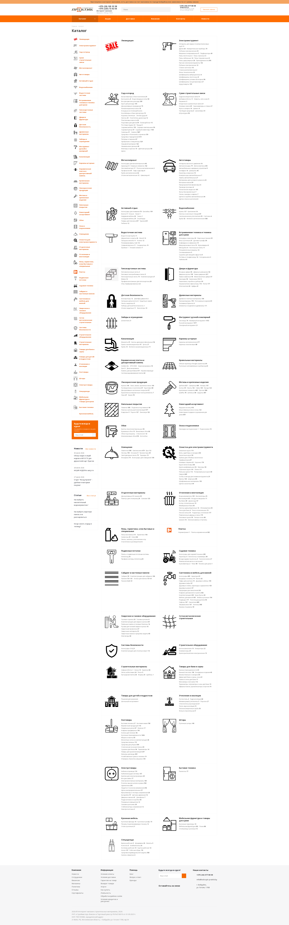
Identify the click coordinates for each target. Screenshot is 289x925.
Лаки (124, 395)
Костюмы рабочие (128, 848)
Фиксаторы (142, 308)
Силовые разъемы (129, 804)
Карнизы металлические (189, 342)
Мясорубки (183, 248)
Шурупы (201, 393)
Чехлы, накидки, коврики (188, 194)
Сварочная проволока (130, 629)
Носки (124, 850)
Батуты (124, 214)
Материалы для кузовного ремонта (192, 180)
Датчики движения (140, 795)
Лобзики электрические (188, 51)
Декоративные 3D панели (131, 496)
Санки (140, 216)
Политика (76, 886)
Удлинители (126, 785)
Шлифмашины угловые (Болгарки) (192, 79)
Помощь (134, 870)
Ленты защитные (128, 303)
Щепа (123, 151)
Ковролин (125, 412)
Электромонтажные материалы (134, 781)
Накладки (183, 279)
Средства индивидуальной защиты (135, 853)
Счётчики (208, 216)
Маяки (124, 279)
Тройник (124, 248)
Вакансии (76, 880)
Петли (206, 284)
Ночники (134, 453)
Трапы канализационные (131, 344)
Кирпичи (146, 670)
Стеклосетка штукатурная (189, 704)
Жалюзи (141, 728)
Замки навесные (186, 277)
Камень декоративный (130, 371)
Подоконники (205, 429)
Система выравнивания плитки (133, 373)
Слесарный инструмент (188, 325)
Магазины (76, 883)
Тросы (146, 344)
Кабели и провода (129, 771)
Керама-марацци (147, 371)
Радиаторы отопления (201, 513)
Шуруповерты (185, 84)
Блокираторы (127, 299)
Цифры (194, 286)
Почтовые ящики (128, 125)
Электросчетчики (128, 809)
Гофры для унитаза (187, 581)
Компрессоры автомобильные (190, 175)
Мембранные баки (187, 506)
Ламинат (125, 407)
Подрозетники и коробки (131, 800)
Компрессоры (185, 651)
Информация (107, 870)
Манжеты (125, 342)
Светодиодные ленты (130, 455)
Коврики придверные (130, 730)
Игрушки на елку (186, 407)
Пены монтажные (128, 535)
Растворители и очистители (132, 388)
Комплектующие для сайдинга (142, 576)
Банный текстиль (186, 672)
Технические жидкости (188, 189)
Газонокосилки (205, 559)
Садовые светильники (146, 127)
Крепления (193, 211)
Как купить (105, 890)
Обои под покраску (128, 434)
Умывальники (185, 605)
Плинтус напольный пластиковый (134, 410)
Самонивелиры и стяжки (202, 106)
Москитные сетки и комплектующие (135, 740)
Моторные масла (186, 182)
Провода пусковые (186, 187)
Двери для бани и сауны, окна (190, 677)
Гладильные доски (128, 728)
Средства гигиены (129, 742)
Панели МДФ (126, 581)
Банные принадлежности (189, 670)
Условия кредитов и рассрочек (109, 900)
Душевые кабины (203, 581)
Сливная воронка (128, 245)
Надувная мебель (128, 216)
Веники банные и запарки (189, 675)
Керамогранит (184, 532)
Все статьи (91, 495)
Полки (202, 826)
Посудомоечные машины (189, 250)
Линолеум (145, 412)
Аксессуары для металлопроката (134, 163)
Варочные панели (204, 238)
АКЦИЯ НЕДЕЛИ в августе (84, 470)
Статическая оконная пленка (132, 747)
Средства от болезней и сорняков (134, 134)
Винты (191, 388)
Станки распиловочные (188, 70)
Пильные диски (186, 472)
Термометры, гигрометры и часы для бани (195, 684)
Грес (123, 368)
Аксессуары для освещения (143, 458)
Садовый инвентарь (145, 130)
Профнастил (126, 171)
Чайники (183, 259)
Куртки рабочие (144, 848)
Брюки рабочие (127, 843)
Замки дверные (201, 274)
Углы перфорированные (131, 284)
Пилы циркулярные (187, 60)
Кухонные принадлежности (132, 735)
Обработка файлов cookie (111, 896)
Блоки (138, 670)
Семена (135, 132)
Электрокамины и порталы (197, 520)
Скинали (145, 498)
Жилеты (149, 843)
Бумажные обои (128, 431)
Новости (75, 874)
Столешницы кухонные (188, 829)
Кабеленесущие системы (131, 774)
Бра (148, 450)
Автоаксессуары (186, 166)
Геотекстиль (184, 699)
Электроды (126, 636)
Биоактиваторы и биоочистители (134, 97)
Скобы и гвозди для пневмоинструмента (194, 477)
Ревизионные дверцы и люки (191, 515)
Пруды (139, 125)
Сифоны (183, 602)
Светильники (139, 450)
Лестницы (183, 321)
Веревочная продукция (131, 726)
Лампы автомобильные (188, 178)
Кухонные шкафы (145, 822)
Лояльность (106, 893)
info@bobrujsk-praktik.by (207, 879)
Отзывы (75, 890)
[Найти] (167, 9)
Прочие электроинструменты (191, 63)
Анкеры (204, 386)
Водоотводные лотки (140, 99)
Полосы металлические (146, 168)
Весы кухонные (185, 240)
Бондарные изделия (203, 672)
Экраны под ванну (186, 607)
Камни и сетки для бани (188, 679)
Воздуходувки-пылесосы (188, 559)
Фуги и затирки (185, 108)
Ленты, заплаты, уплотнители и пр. (133, 539)
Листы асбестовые (128, 672)
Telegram (178, 891)
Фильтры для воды (129, 754)
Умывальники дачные (130, 146)
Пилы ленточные (185, 56)
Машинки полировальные (189, 53)
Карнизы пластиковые (188, 344)
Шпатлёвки (200, 111)
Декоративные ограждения (132, 106)
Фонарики (126, 458)
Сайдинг (125, 576)
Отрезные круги (186, 469)
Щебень (150, 675)
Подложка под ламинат (141, 407)
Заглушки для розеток (129, 301)
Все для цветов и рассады (131, 101)
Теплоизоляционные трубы (190, 708)
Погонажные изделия (203, 301)
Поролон (204, 701)
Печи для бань (185, 510)
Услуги (103, 886)
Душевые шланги (186, 588)
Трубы (182, 219)
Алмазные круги (186, 450)
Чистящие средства (186, 111)
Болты (182, 388)
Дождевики (140, 843)
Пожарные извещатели (130, 802)
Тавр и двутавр (139, 171)
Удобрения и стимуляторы (132, 142)
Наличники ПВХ (195, 279)
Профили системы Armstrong (132, 559)
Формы (141, 675)
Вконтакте (161, 891)
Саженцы (125, 132)
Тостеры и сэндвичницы (188, 257)
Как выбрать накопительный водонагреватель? (81, 502)
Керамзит (183, 101)
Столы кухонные (128, 826)
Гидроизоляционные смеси (189, 97)
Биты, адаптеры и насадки (190, 453)
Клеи (135, 537)
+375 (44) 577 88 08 (187, 6)
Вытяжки (183, 501)
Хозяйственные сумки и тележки (133, 756)
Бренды (133, 880)
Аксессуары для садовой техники (192, 554)
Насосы (124, 118)
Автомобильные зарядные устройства (193, 168)
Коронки (199, 462)
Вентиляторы (201, 496)
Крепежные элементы (188, 390)
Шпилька (192, 393)
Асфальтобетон (127, 670)
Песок (140, 672)
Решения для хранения (129, 699)
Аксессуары (184, 576)
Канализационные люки (131, 108)
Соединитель (142, 245)
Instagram (172, 891)
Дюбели (183, 386)
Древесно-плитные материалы (191, 299)
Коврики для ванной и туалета (191, 593)
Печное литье (185, 513)
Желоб (142, 238)
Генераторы (200, 648)
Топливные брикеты (187, 303)
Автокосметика (200, 166)
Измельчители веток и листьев (190, 561)
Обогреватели (206, 508)
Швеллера (145, 175)
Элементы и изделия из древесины (193, 306)
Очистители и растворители (131, 542)
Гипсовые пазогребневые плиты (133, 274)
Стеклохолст (141, 434)
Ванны (199, 579)
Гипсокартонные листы (130, 277)
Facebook (166, 891)
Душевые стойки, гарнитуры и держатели (195, 586)
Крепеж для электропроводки (133, 776)
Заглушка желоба (128, 240)
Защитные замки (146, 301)
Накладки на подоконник (188, 429)
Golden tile (125, 366)
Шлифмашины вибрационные (190, 75)
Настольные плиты (197, 248)
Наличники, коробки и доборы (191, 281)
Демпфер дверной (141, 299)
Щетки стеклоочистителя (188, 199)
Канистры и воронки (187, 173)
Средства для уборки (130, 745)
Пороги (135, 412)
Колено (140, 240)
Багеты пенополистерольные (132, 429)
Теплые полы (199, 517)
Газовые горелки (128, 619)
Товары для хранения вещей (132, 752)
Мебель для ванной (187, 597)
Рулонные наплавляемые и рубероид (193, 366)
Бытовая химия (143, 723)
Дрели (182, 49)
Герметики (142, 535)
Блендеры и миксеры (187, 238)
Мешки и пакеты (128, 738)
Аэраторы (183, 557)
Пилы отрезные (200, 56)
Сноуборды (141, 219)
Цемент (196, 108)
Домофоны (140, 797)
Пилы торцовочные (202, 58)
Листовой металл (128, 168)
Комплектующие (148, 277)
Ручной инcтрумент (188, 323)
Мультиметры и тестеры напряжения (135, 793)
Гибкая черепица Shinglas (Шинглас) (193, 364)
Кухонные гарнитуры (187, 824)
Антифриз (183, 171)
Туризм (144, 221)
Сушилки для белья (129, 749)
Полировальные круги (203, 472)
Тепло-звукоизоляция (187, 706)
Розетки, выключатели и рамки (133, 783)
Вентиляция (184, 498)
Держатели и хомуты (129, 238)
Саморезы (194, 386)
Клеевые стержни (186, 462)
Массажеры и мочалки (188, 682)
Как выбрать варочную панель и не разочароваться (83, 514)
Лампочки (126, 450)
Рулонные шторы (186, 723)
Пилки (198, 469)
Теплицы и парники (129, 139)
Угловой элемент (136, 248)
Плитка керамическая (200, 532)
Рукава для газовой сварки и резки (134, 626)
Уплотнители (184, 286)
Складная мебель (128, 219)
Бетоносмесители (186, 648)
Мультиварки (203, 245)
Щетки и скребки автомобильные (192, 197)
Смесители (194, 602)
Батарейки (126, 795)
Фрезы (183, 479)
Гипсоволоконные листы (130, 272)
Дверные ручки (186, 274)
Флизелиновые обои (130, 436)
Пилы (194, 564)
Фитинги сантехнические (197, 219)
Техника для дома (205, 564)
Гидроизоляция (196, 699)
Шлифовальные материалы (190, 481)
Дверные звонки (128, 797)
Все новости (90, 449)
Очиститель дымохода (139, 118)
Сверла (183, 474)
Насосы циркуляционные (189, 508)
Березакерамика (145, 366)
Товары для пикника (130, 221)
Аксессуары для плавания (131, 211)
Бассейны (148, 211)
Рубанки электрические (188, 65)
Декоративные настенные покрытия (135, 390)
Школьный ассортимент (130, 701)
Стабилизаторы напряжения (132, 807)
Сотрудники (77, 877)
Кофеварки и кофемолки (189, 243)
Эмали (131, 395)
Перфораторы (206, 53)
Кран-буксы (200, 595)
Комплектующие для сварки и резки (135, 622)
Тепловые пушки (186, 517)
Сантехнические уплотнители (190, 216)
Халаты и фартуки (128, 855)
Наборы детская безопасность (132, 306)
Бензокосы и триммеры (198, 557)
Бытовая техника (128, 723)
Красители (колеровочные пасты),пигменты (137, 393)
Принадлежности (203, 60)
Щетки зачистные (186, 484)
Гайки (199, 388)
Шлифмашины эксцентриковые (191, 82)
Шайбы (182, 393)
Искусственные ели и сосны (190, 410)
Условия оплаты (107, 874)
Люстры (125, 453)
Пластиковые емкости (130, 120)
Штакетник (126, 321)
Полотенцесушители (198, 600)
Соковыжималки (185, 252)
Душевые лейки (185, 583)
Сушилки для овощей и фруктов (191, 255)
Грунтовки (148, 388)
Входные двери (185, 272)
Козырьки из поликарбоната (131, 111)
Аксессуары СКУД (128, 648)
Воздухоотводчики (199, 498)
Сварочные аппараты (130, 631)
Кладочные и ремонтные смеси (191, 104)
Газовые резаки (143, 619)
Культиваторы (184, 564)
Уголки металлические (130, 175)
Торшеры (144, 455)
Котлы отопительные (187, 503)
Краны (182, 211)
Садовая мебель (128, 127)
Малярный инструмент (199, 321)
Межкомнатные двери (203, 277)
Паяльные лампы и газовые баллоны (135, 624)
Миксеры (202, 467)
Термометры (143, 749)
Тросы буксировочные (187, 192)
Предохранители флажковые (190, 185)
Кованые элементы (139, 166)
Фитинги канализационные (140, 347)
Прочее (203, 390)
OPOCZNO (133, 366)
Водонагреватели (187, 496)
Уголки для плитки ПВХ (143, 579)
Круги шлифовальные (188, 467)
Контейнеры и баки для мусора (133, 113)
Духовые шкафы (200, 240)
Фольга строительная (187, 711)
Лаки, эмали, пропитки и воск (142, 386)
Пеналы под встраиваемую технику (135, 824)
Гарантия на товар (109, 880)
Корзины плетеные (128, 116)
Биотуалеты (126, 99)
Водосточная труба (129, 236)
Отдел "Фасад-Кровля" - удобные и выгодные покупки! (83, 482)
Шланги (182, 520)
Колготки (125, 845)
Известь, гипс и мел (201, 99)
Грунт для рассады (129, 104)
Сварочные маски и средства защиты (135, 634)
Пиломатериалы (186, 301)
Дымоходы (193, 501)
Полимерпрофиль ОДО (130, 243)
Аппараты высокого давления (190, 163)
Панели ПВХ (127, 579)
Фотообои (143, 436)
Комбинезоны (136, 845)
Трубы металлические (130, 173)
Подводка (184, 600)
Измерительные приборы (197, 49)
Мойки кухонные (204, 597)
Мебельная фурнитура (188, 826)
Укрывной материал (130, 144)
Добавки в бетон (186, 99)
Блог (131, 874)
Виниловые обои (143, 431)
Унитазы (197, 605)
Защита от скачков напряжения (134, 788)
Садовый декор (127, 130)
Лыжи (137, 214)
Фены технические (187, 72)
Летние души (141, 116)
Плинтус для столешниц (130, 498)
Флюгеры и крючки (129, 149)
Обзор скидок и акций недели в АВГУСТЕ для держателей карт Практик (84, 458)
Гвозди (208, 388)
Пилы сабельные (186, 58)
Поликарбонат (146, 123)
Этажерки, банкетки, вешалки (133, 759)
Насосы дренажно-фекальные (143, 342)
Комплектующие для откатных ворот (135, 651)
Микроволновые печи (188, 245)
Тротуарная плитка (129, 675)
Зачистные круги (186, 455)
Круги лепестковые (187, 465)
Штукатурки (184, 113)
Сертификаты (77, 893)
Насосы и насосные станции (190, 214)
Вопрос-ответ (135, 877)
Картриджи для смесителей (189, 590)
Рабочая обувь (136, 850)
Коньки (131, 214)
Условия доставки (108, 877)
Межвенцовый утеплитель (189, 701)
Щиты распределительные (132, 790)
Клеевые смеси (185, 106)
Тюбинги (125, 223)
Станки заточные (186, 68)
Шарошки (192, 479)
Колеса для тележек (129, 733)
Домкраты (193, 171)
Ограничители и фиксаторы (190, 284)
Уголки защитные (128, 308)
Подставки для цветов (130, 123)
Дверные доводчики (201, 272)
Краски (125, 386)
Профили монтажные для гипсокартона (136, 281)
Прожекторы (145, 453)
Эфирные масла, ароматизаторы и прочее (195, 687)
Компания (76, 870)
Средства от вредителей (131, 137)
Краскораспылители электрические (193, 653)
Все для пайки (127, 778)
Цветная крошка (145, 149)
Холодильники (205, 257)
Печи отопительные (200, 510)
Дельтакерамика (133, 368)
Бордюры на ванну (187, 579)
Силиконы (125, 537)
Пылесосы (183, 771)
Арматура (125, 166)
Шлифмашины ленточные (189, 77)
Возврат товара (107, 883)
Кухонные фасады (128, 822)
